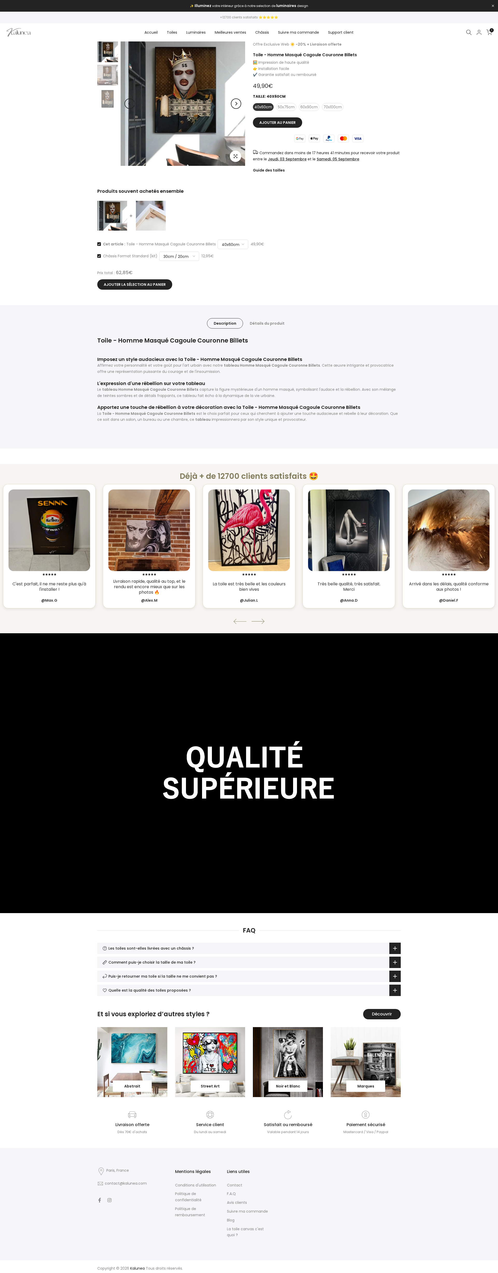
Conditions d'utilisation (195, 1185)
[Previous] (130, 103)
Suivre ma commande (298, 32)
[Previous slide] (239, 621)
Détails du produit (267, 323)
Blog (230, 1220)
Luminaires (196, 32)
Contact (234, 1185)
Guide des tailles (269, 170)
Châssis (262, 32)
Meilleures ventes (230, 32)
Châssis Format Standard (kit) (130, 256)
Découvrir (382, 1014)
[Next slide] (258, 621)
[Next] (236, 103)
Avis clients (237, 1202)
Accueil (151, 32)
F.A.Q (231, 1193)
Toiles (172, 32)
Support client (341, 32)
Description (225, 323)
